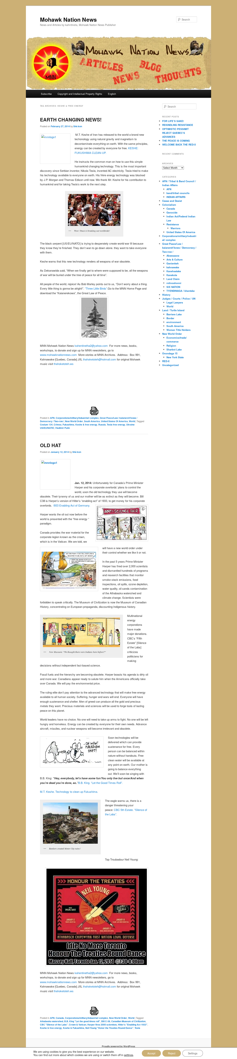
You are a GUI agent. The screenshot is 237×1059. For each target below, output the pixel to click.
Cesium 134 (46, 424)
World (132, 421)
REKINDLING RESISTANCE (177, 125)
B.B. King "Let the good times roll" (82, 1021)
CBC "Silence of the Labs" (54, 1024)
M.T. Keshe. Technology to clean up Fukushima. (69, 792)
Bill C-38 (105, 1021)
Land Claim (173, 279)
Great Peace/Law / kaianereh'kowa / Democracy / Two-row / (179, 247)
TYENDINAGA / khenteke (180, 291)
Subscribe (46, 94)
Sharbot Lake (174, 349)
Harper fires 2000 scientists (102, 1024)
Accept (151, 1053)
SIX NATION (173, 287)
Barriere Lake (174, 314)
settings (128, 1055)
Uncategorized (170, 365)
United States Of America (114, 421)
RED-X (166, 361)
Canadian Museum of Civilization (128, 1021)
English (112, 94)
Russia (102, 424)
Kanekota (171, 275)
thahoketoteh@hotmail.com (99, 359)
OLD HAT (50, 445)
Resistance (172, 224)
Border (170, 318)
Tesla (137, 1028)
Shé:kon (77, 126)
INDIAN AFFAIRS (176, 197)
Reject (171, 1053)
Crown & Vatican (77, 1024)
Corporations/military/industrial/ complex (77, 418)
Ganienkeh (172, 263)
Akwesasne (172, 255)
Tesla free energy (116, 424)
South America (92, 421)
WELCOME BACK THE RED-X (179, 144)
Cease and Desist (172, 201)
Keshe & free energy (86, 424)
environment (173, 322)
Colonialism (169, 204)
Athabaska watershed (51, 1021)
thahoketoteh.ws (64, 364)
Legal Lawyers (174, 302)
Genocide (171, 212)
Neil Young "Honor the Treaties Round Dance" (109, 1028)
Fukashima (68, 424)
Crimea (57, 424)
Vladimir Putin (62, 428)
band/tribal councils (177, 193)
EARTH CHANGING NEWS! (71, 119)
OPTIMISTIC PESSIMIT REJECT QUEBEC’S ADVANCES (175, 132)
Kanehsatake (173, 271)
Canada (60, 1018)
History (166, 294)
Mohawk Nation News (68, 19)
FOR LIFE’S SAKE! (173, 121)
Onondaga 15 (169, 353)
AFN (52, 418)
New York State (175, 357)
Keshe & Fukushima (73, 1028)
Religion (171, 345)
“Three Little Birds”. (96, 288)
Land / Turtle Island (173, 310)
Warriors (175, 228)
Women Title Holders (178, 330)
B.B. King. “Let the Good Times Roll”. (100, 783)
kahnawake (172, 267)
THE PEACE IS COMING (176, 140)
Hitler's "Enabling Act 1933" (132, 1024)
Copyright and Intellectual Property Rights (80, 94)
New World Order (74, 421)
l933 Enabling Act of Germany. (72, 505)
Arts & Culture (174, 259)
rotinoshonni (173, 283)
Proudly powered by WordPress (118, 1046)
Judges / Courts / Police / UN (178, 298)
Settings (192, 1053)
